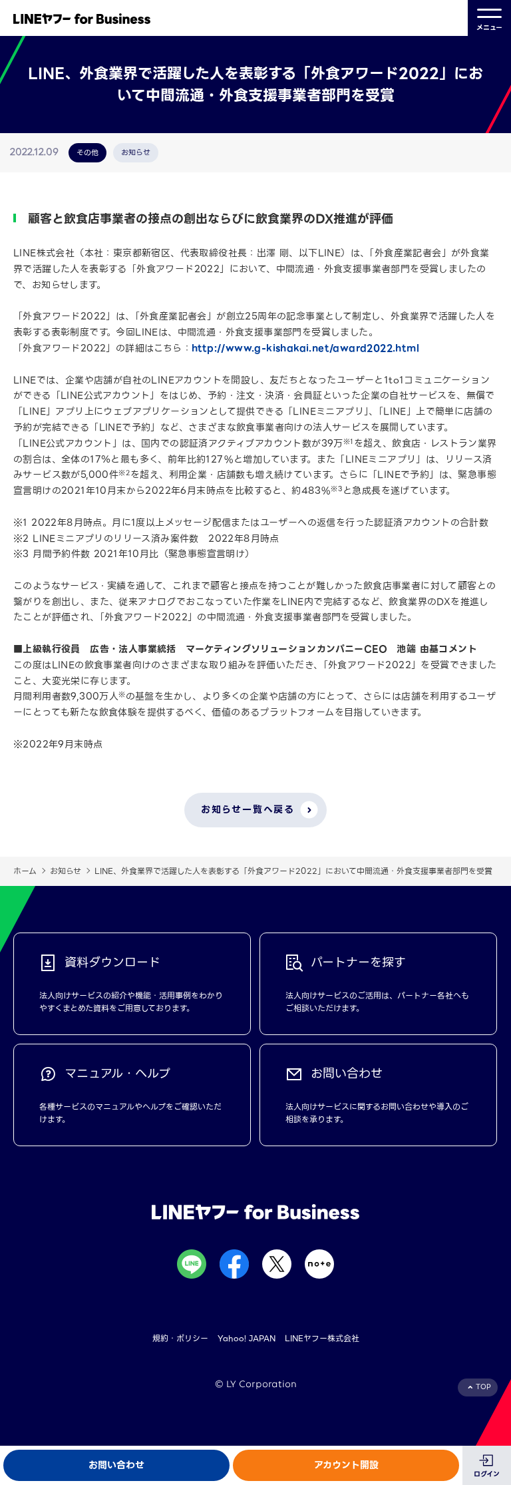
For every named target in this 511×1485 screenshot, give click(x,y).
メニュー (489, 27)
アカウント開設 (346, 1465)
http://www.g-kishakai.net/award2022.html (305, 348)
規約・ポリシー (180, 1338)
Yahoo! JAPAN (246, 1338)
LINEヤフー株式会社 (322, 1338)
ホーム (25, 871)
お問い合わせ (116, 1465)
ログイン (487, 1474)
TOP (483, 1386)
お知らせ (65, 871)
